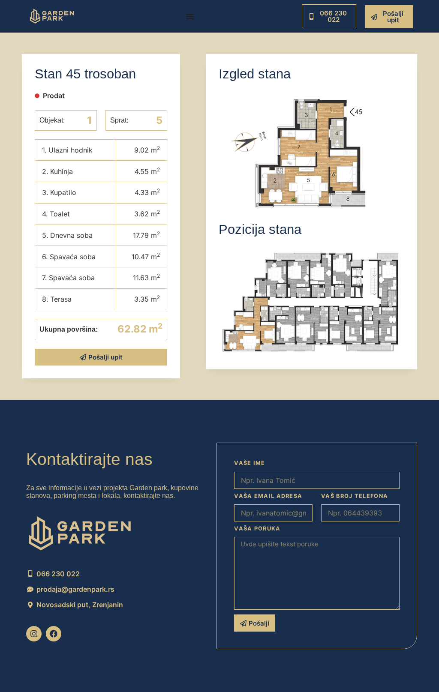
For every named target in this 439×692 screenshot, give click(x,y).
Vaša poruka (257, 529)
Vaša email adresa (268, 496)
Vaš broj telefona (354, 496)
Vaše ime (249, 463)
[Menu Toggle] (190, 16)
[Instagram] (34, 633)
